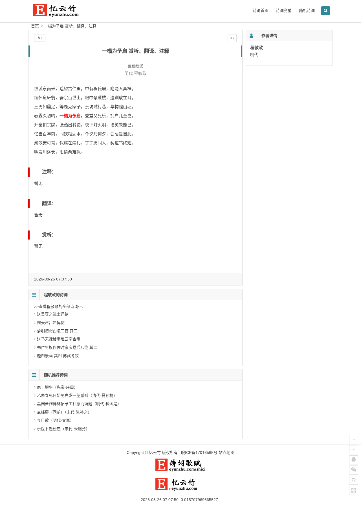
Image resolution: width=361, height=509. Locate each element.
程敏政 (140, 73)
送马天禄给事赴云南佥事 (58, 339)
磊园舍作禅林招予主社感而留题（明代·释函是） (79, 403)
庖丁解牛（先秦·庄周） (57, 387)
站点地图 (226, 452)
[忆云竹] (62, 14)
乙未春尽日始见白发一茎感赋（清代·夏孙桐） (77, 395)
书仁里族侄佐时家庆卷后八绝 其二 (67, 347)
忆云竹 (155, 452)
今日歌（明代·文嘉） (55, 420)
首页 (35, 26)
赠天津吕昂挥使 (51, 322)
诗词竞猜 (284, 10)
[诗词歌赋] (180, 470)
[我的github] (353, 480)
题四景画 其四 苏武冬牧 (58, 355)
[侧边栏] (232, 38)
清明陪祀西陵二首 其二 (57, 331)
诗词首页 (260, 10)
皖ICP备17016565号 (199, 452)
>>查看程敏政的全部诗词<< (58, 306)
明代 (128, 73)
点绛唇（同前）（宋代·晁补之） (64, 412)
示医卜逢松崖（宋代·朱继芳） (63, 429)
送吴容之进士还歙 (53, 314)
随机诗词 (307, 10)
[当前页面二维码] (353, 490)
